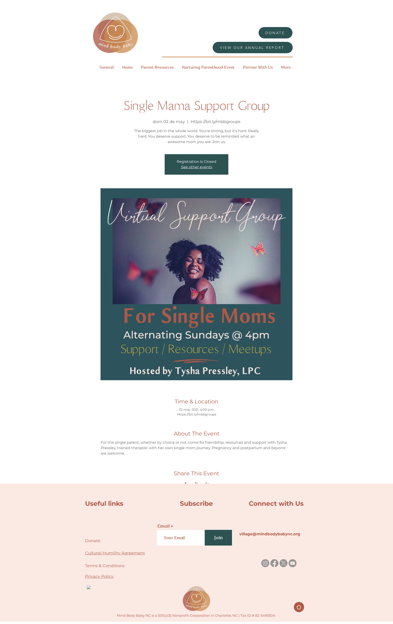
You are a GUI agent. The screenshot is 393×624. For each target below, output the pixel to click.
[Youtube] (293, 563)
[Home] (299, 607)
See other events (196, 167)
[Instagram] (265, 563)
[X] (283, 563)
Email (163, 526)
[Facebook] (274, 563)
